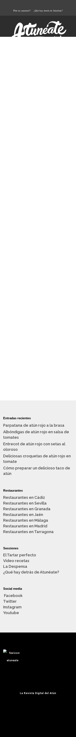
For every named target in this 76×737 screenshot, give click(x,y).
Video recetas (16, 560)
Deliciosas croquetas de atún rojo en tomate (37, 459)
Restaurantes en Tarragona (28, 531)
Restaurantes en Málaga (25, 520)
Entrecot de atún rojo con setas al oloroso (34, 447)
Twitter (10, 601)
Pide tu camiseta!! (22, 10)
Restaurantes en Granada (26, 509)
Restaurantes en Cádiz (24, 497)
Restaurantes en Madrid (25, 526)
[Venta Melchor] (38, 191)
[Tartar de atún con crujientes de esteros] (38, 68)
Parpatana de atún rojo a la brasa (33, 425)
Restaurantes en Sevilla (25, 503)
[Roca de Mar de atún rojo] (38, 306)
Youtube (11, 612)
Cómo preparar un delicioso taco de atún (36, 471)
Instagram (12, 607)
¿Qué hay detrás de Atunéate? (48, 10)
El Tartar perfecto (19, 555)
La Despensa (15, 566)
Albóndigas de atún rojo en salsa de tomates (36, 435)
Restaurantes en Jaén (23, 514)
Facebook (13, 595)
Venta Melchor (25, 219)
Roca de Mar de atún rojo (37, 334)
